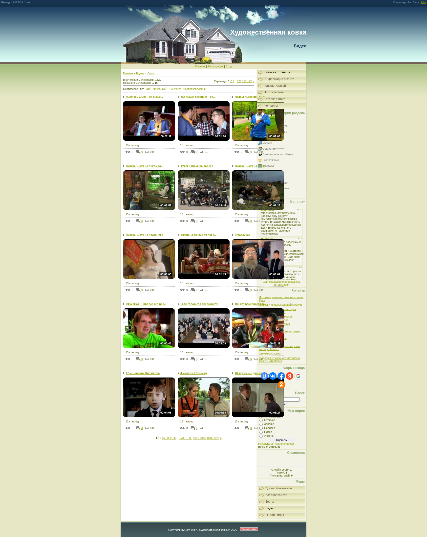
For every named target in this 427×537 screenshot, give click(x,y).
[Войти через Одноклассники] (281, 384)
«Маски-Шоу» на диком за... (144, 165)
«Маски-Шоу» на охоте (250, 165)
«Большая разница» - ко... (197, 96)
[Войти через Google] (298, 376)
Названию (159, 88)
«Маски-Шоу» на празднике (144, 234)
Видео (140, 73)
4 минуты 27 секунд (193, 373)
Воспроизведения (194, 88)
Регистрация (215, 66)
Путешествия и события (277, 154)
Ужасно (269, 435)
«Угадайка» (242, 234)
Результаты (265, 443)
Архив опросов (284, 443)
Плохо (268, 431)
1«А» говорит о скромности (199, 303)
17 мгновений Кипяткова (143, 373)
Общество (269, 148)
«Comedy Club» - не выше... (144, 96)
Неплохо (269, 427)
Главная (200, 66)
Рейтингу (175, 88)
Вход (229, 66)
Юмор (150, 73)
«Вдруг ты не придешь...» (252, 96)
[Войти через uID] (264, 376)
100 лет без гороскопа (250, 303)
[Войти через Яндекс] (289, 376)
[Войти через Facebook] (281, 376)
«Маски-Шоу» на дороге (196, 165)
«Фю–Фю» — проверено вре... (146, 303)
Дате (147, 88)
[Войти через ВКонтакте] (273, 376)
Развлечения (270, 160)
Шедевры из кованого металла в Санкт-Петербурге (279, 359)
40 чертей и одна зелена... (252, 373)
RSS (423, 2)
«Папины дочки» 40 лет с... (198, 234)
